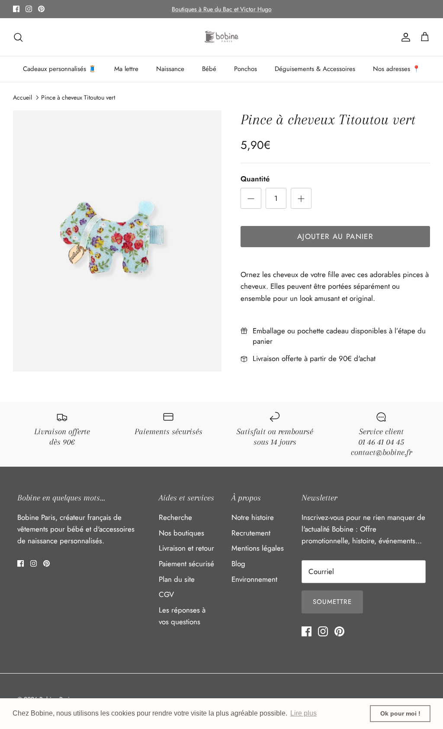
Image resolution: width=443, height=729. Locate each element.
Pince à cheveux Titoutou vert (78, 97)
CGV (166, 594)
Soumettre (332, 601)
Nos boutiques (181, 533)
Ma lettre (126, 69)
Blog (238, 563)
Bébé (209, 69)
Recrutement (250, 533)
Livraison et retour (186, 548)
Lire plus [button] (303, 713)
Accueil (22, 97)
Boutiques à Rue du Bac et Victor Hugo (222, 9)
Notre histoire (252, 517)
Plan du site (177, 579)
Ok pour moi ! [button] (400, 713)
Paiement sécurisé (186, 563)
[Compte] (404, 37)
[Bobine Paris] (221, 37)
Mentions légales (257, 548)
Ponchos (245, 69)
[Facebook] (16, 9)
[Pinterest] (41, 9)
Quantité (255, 179)
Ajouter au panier (335, 236)
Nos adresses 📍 (397, 69)
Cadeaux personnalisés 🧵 (59, 69)
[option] (117, 240)
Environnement (254, 579)
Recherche (175, 517)
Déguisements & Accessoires (315, 69)
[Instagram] (29, 9)
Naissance (170, 69)
